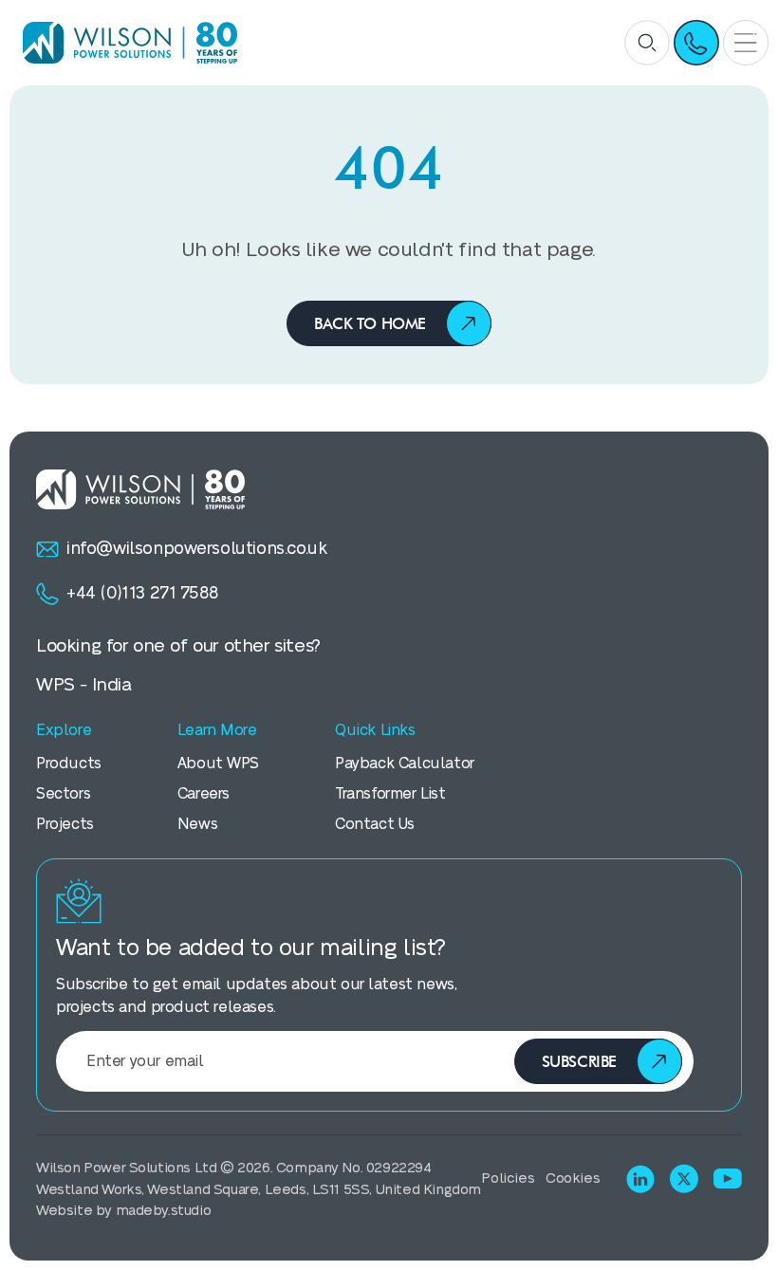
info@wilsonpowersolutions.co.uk (196, 549)
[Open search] (647, 42)
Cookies (573, 1178)
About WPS (218, 763)
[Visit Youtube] (727, 1178)
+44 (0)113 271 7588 (141, 593)
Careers (203, 793)
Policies (507, 1178)
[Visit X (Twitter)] (684, 1178)
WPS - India (84, 684)
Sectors (63, 793)
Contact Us (375, 824)
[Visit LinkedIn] (640, 1179)
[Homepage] (123, 42)
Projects (65, 824)
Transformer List (390, 793)
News (197, 824)
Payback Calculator (404, 763)
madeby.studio (164, 1211)
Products (69, 763)
